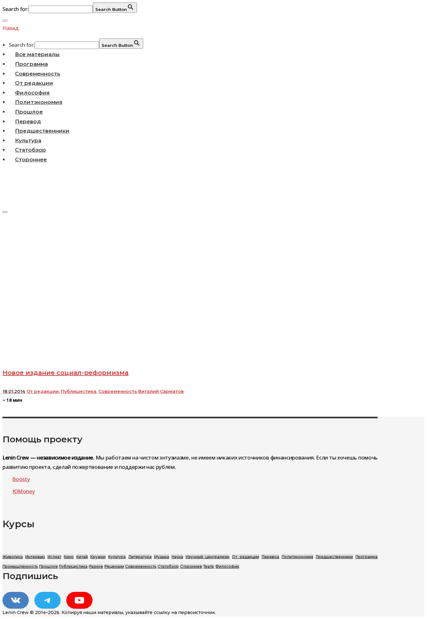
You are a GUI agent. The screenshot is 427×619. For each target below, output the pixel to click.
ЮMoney (24, 491)
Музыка (161, 556)
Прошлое (29, 112)
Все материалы (37, 54)
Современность (37, 74)
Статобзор (30, 150)
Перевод (28, 121)
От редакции (34, 83)
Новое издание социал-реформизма (65, 372)
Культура (28, 140)
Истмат (54, 556)
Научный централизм (207, 556)
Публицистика (78, 391)
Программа (31, 64)
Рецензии (114, 566)
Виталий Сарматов (161, 391)
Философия (32, 93)
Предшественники (42, 131)
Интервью (35, 556)
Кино (69, 556)
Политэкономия (39, 102)
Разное (96, 566)
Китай (82, 556)
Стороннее (31, 159)
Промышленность (20, 566)
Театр (208, 566)
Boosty (21, 479)
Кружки (98, 556)
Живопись (13, 556)
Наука (177, 556)
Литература (140, 556)
